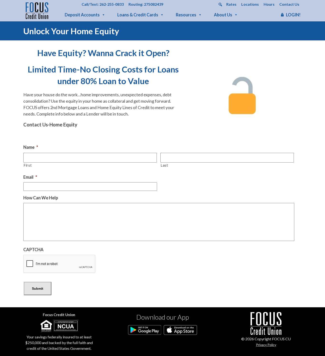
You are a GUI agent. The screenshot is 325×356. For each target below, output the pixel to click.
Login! (293, 14)
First (28, 165)
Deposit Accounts (82, 14)
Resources (186, 14)
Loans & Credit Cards (137, 14)
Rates (231, 4)
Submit (37, 288)
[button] (220, 4)
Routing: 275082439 (145, 4)
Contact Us (289, 4)
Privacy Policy (266, 345)
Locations (250, 4)
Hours (269, 4)
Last (164, 165)
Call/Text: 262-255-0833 (103, 4)
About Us (223, 14)
